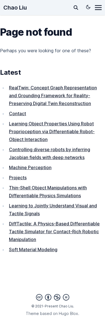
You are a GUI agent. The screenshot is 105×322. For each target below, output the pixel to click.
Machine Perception (30, 167)
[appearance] (88, 7)
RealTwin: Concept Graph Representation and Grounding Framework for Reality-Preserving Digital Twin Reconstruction (53, 95)
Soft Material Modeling (33, 249)
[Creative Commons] (52, 297)
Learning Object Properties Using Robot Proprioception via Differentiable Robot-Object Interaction (52, 131)
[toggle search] (75, 7)
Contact (17, 113)
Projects (18, 177)
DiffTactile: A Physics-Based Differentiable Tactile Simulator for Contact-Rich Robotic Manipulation (54, 231)
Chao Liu (15, 7)
